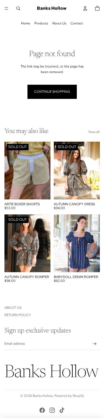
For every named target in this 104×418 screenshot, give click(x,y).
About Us (59, 23)
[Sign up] (95, 344)
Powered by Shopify (69, 396)
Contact (76, 23)
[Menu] (6, 8)
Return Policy (17, 315)
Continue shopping (52, 91)
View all (94, 132)
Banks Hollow (43, 396)
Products (41, 23)
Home (25, 23)
